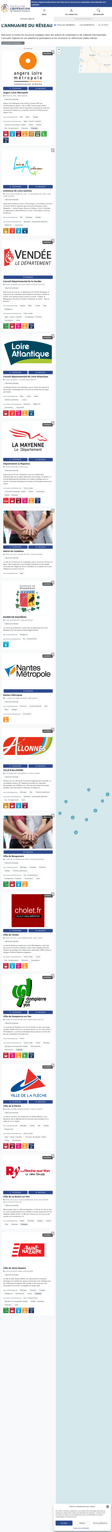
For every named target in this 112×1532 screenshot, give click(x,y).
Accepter (64, 1523)
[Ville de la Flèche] (28, 1081)
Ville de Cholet (11, 934)
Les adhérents (87, 25)
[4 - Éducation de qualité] (6, 134)
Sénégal (35, 117)
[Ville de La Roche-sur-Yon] (28, 1172)
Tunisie (24, 400)
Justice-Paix (19, 225)
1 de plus (19, 1050)
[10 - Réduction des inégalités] (18, 326)
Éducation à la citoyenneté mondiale (16, 1046)
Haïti (46, 706)
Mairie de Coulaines (13, 551)
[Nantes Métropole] (28, 671)
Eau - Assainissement (11, 128)
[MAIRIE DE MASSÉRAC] (28, 599)
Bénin (30, 305)
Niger (21, 573)
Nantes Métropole (12, 695)
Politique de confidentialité (81, 1528)
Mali (21, 117)
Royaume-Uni (9, 1129)
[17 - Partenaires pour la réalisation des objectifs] (6, 140)
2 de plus (34, 128)
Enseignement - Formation (33, 317)
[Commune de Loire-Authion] (28, 166)
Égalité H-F (8, 225)
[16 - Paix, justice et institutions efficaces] (25, 230)
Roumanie (42, 867)
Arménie (22, 305)
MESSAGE (42, 88)
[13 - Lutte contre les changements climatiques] (37, 134)
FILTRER (104, 25)
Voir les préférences (100, 1523)
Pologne (46, 1125)
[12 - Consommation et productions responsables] (31, 134)
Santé (18, 320)
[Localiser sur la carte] (52, 52)
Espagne (42, 1290)
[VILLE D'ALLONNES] (28, 746)
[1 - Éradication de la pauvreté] (6, 500)
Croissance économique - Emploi (15, 125)
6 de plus (24, 1224)
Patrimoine (8, 1305)
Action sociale (28, 313)
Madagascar (8, 309)
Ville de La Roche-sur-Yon (16, 1196)
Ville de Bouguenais (13, 856)
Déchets (39, 125)
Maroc (28, 117)
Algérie (22, 1221)
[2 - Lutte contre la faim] (6, 230)
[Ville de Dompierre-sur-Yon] (28, 992)
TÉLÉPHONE (16, 88)
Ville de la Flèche (12, 1105)
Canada (37, 305)
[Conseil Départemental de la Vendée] (28, 257)
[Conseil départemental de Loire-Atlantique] (28, 352)
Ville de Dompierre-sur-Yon (17, 1016)
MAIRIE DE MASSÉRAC (15, 617)
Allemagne (23, 792)
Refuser (82, 1523)
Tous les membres (66, 25)
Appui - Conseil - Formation (32, 121)
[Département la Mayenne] (28, 439)
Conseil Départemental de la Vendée (22, 281)
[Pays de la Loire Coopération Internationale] (15, 8)
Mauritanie (29, 217)
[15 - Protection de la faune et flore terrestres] (44, 134)
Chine (6, 1224)
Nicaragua (33, 867)
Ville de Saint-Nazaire (14, 1268)
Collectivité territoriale (11, 99)
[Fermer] (22, 43)
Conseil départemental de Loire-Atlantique (25, 376)
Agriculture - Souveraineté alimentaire (35, 221)
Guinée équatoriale (35, 706)
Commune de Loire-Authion (17, 190)
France (29, 396)
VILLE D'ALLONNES (13, 770)
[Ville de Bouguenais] (28, 832)
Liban (44, 305)
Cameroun (23, 706)
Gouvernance (9, 320)
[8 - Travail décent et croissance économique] (18, 134)
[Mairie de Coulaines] (28, 527)
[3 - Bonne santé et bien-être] (6, 326)
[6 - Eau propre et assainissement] (12, 134)
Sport (23, 800)
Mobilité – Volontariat (11, 495)
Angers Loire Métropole (15, 92)
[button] (108, 1506)
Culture (31, 125)
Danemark (14, 1224)
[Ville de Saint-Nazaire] (28, 1250)
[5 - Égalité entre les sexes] (12, 230)
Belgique (40, 1221)
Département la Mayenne (16, 463)
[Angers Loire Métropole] (28, 68)
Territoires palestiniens (12, 400)
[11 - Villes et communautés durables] (25, 134)
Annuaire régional (27, 19)
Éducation (25, 128)
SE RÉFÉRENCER (101, 30)
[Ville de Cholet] (28, 910)
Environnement (35, 1046)
